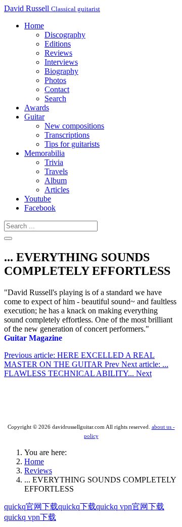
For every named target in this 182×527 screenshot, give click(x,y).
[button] (34, 25)
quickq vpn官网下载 (130, 506)
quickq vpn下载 (30, 517)
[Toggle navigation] (8, 238)
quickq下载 (77, 506)
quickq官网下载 (31, 506)
